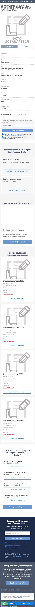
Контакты (22, 1)
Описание (4, 1)
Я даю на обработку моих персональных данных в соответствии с (16, 135)
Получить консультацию (17, 130)
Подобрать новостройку (17, 583)
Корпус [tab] (26, 47)
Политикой (20, 597)
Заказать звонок (17, 538)
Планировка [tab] (9, 47)
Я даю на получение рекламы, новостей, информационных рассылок (14, 138)
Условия (16, 1)
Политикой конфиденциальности (17, 135)
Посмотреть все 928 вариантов (17, 507)
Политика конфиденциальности (9, 606)
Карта (27, 1)
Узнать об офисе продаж (17, 242)
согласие (8, 134)
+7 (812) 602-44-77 (16, 556)
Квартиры (10, 1)
